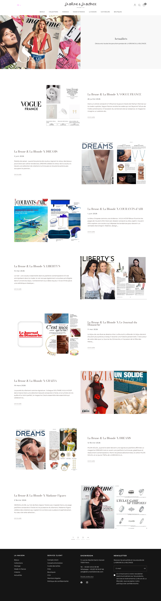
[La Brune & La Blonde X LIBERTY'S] (113, 277)
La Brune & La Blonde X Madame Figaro (40, 495)
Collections (18, 563)
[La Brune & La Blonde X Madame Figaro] (113, 506)
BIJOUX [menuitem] (42, 12)
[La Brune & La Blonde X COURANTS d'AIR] (47, 220)
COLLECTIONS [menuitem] (53, 12)
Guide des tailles (53, 566)
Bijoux (16, 560)
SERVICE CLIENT (55, 555)
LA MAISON (19, 555)
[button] (19, 5)
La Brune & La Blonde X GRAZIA (35, 381)
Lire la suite (91, 117)
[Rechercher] (139, 5)
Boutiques (51, 572)
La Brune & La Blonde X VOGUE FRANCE (114, 94)
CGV (49, 575)
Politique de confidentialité (57, 581)
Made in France (20, 569)
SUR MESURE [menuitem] (105, 12)
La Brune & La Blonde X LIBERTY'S (37, 266)
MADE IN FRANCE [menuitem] (79, 12)
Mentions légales (53, 578)
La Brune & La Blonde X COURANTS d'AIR (115, 209)
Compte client (52, 560)
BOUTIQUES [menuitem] (118, 12)
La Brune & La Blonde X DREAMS (36, 151)
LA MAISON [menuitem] (93, 12)
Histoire (17, 572)
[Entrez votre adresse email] (144, 568)
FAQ (49, 569)
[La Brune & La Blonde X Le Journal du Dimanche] (47, 335)
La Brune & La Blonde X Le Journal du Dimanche (112, 323)
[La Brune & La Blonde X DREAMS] (113, 163)
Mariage (17, 566)
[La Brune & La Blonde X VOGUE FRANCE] (47, 105)
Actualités (18, 575)
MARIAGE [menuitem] (65, 12)
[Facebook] (83, 582)
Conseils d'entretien (55, 563)
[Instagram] (88, 582)
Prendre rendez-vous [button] (86, 576)
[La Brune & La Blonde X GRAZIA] (113, 392)
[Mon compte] (135, 5)
